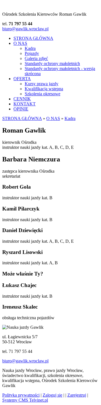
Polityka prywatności (21, 395)
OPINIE (20, 109)
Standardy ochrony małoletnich (52, 63)
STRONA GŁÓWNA (33, 38)
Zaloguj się (52, 395)
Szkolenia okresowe (42, 93)
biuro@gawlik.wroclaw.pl (25, 28)
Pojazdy (32, 53)
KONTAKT (24, 103)
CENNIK (22, 98)
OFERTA (22, 78)
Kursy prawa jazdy (41, 83)
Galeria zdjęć (36, 58)
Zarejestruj (76, 395)
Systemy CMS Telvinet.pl (25, 400)
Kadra (30, 48)
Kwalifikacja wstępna (44, 88)
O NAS (20, 43)
